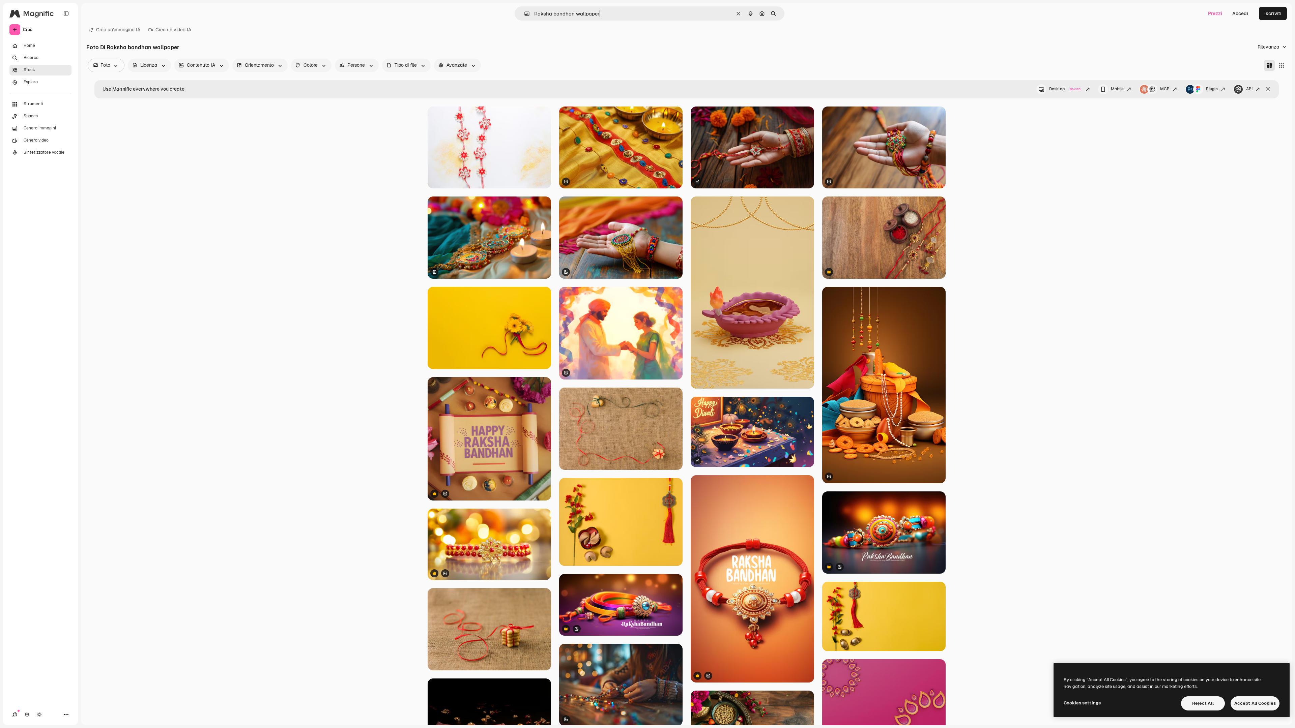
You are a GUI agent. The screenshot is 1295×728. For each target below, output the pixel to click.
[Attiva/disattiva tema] (39, 714)
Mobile (1117, 89)
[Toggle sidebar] (66, 13)
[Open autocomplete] (524, 13)
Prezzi (1215, 13)
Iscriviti (1273, 13)
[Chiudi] (1268, 89)
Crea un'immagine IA (118, 30)
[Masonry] (1269, 65)
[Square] (1281, 65)
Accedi (1240, 13)
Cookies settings (1082, 703)
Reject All (1203, 703)
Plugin (1212, 89)
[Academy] (27, 714)
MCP (1165, 89)
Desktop (1065, 89)
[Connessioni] (14, 714)
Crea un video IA (173, 30)
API (1249, 89)
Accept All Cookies (1255, 703)
